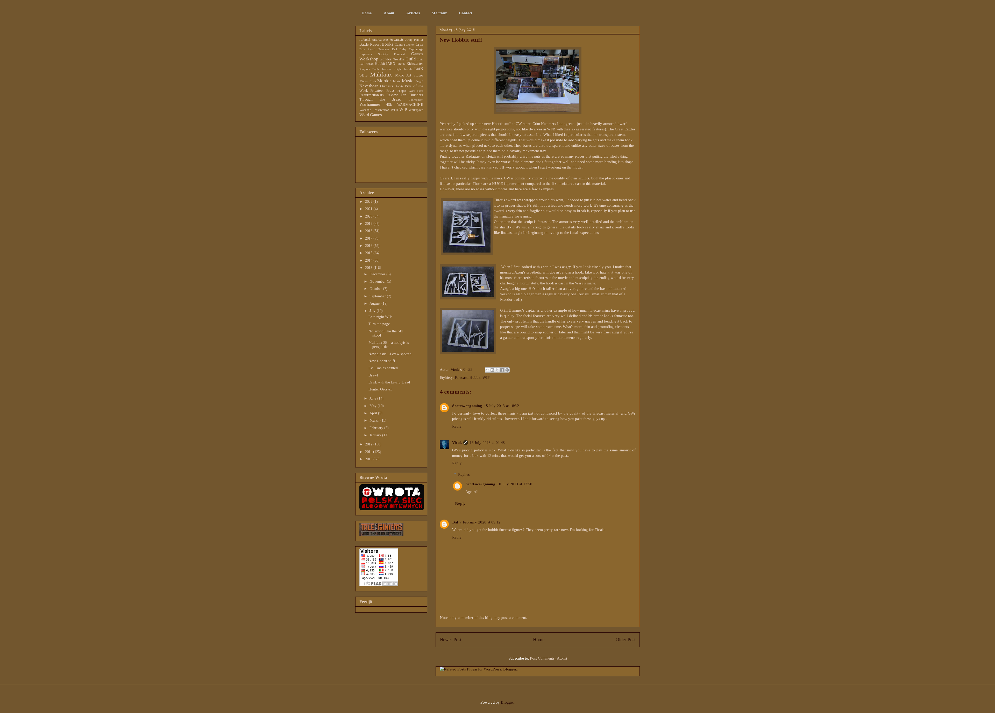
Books (387, 44)
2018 (369, 231)
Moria (397, 81)
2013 (369, 268)
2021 (369, 209)
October (376, 289)
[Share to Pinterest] (507, 370)
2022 (369, 202)
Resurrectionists (371, 95)
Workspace (416, 110)
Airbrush (365, 39)
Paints (399, 86)
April (373, 413)
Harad (369, 64)
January (375, 435)
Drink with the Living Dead (389, 382)
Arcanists (397, 39)
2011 (369, 452)
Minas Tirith (367, 81)
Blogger (507, 702)
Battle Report (370, 44)
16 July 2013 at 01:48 (487, 443)
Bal (455, 522)
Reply (457, 426)
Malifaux (439, 13)
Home (366, 13)
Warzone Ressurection (374, 110)
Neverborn (368, 85)
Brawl (373, 375)
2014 (369, 260)
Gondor (386, 59)
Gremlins (398, 59)
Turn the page (379, 324)
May (373, 406)
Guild (411, 59)
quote (420, 90)
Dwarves (383, 49)
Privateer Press (382, 91)
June (373, 398)
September (378, 296)
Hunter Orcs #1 (380, 389)
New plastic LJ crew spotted (389, 354)
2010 (369, 459)
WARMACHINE (410, 105)
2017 (369, 238)
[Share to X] (497, 370)
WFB (394, 110)
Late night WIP (380, 317)
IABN (390, 64)
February (376, 428)
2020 (369, 216)
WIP (486, 377)
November (378, 281)
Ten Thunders (412, 95)
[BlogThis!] (492, 370)
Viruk (455, 369)
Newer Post (450, 639)
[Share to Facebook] (502, 370)
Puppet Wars (406, 91)
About (389, 13)
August (375, 303)
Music (407, 80)
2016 (369, 246)
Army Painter (414, 39)
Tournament (416, 99)
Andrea (377, 39)
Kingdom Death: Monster (375, 69)
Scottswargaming (467, 406)
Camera (400, 44)
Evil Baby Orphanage (407, 49)
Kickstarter (415, 64)
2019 (369, 224)
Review (392, 95)
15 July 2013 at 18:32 (501, 406)
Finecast (461, 377)
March (374, 420)
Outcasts (386, 86)
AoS (386, 39)
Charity (410, 44)
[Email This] (487, 370)
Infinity (401, 63)
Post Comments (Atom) (548, 658)
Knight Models (403, 69)
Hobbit (475, 377)
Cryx (419, 44)
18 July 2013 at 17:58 (514, 484)
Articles (413, 13)
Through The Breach (380, 99)
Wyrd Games (370, 114)
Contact (465, 13)
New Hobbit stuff (381, 361)
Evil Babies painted (383, 368)
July (372, 311)
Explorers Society (373, 54)
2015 (369, 253)
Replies (464, 474)
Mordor (384, 80)
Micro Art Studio (409, 75)
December (377, 274)
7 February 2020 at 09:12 (480, 522)
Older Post (626, 639)
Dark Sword (367, 49)
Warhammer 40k (375, 104)
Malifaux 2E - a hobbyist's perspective (388, 345)
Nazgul (419, 81)
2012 (369, 444)
